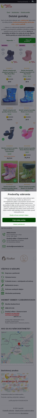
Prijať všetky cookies (19, 220)
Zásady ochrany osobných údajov (19, 215)
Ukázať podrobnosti (19, 224)
